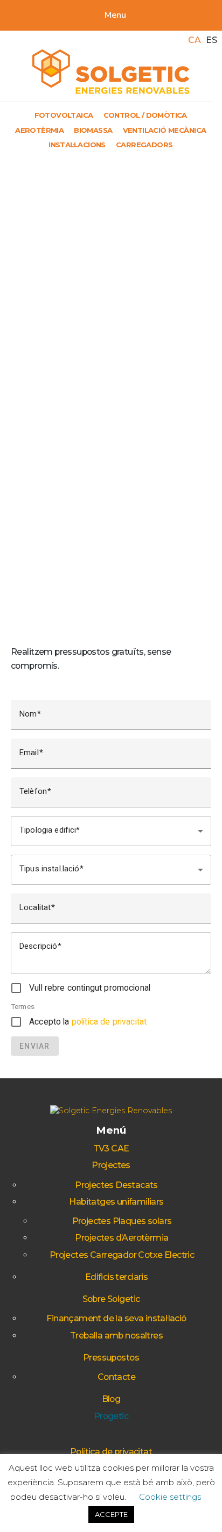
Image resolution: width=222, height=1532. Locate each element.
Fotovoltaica (63, 115)
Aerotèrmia (39, 130)
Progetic (111, 1416)
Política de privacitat (111, 1452)
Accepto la (88, 1021)
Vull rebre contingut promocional (89, 988)
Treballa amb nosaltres (116, 1335)
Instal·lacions (77, 144)
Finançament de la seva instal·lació (116, 1318)
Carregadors (144, 144)
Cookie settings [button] (170, 1497)
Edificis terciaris (116, 1277)
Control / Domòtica (145, 115)
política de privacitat (109, 1021)
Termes (22, 1006)
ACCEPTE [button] (111, 1514)
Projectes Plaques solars (122, 1221)
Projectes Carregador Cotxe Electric (122, 1255)
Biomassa (93, 130)
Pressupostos (111, 1357)
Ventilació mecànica (164, 130)
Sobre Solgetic (111, 1299)
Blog (111, 1399)
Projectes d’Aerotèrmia (121, 1238)
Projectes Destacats (116, 1185)
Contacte (116, 1377)
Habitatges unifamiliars (116, 1202)
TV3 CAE (111, 1148)
